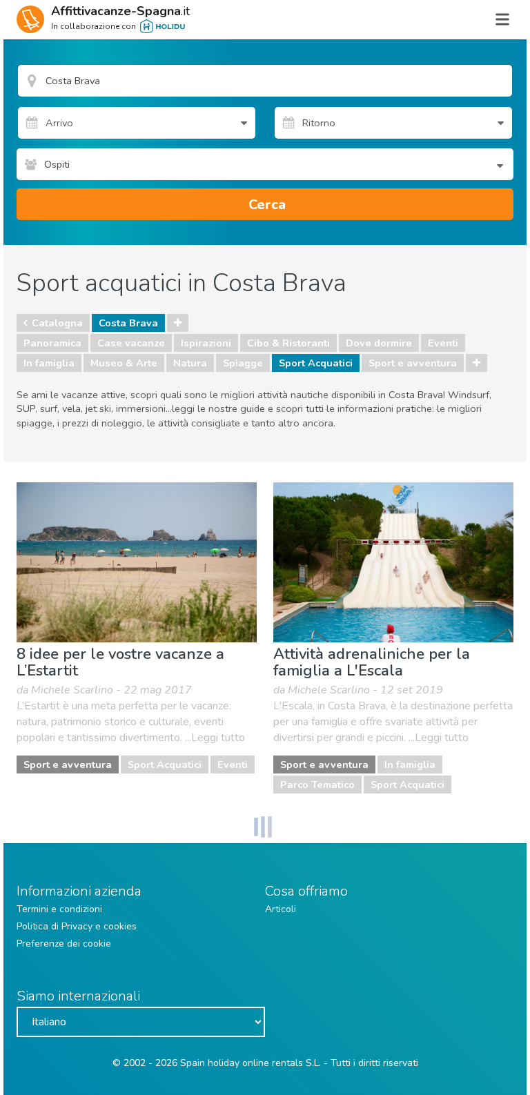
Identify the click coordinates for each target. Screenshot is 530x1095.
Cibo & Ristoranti (288, 343)
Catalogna (57, 323)
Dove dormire (379, 343)
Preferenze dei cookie (64, 943)
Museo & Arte (123, 363)
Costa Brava (128, 323)
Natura (190, 363)
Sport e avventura (413, 363)
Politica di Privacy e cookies (77, 926)
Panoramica (52, 343)
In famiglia (49, 363)
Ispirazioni (206, 343)
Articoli (280, 909)
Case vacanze (131, 343)
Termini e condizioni (59, 909)
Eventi (443, 343)
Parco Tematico (317, 784)
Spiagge (243, 363)
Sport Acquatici (316, 363)
